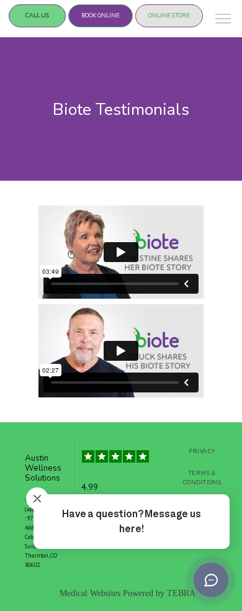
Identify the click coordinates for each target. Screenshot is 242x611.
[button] (223, 19)
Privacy (202, 451)
